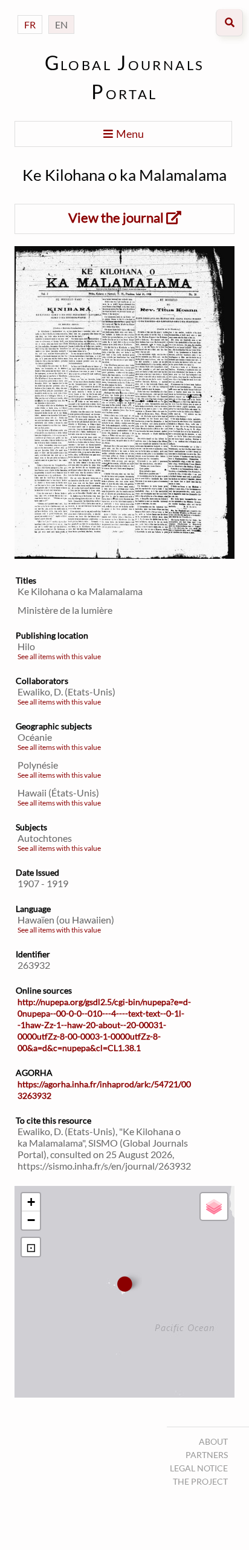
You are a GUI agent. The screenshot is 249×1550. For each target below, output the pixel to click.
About (213, 1441)
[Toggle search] (229, 22)
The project (200, 1481)
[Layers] (214, 1206)
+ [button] (31, 1202)
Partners (207, 1455)
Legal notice (199, 1468)
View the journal (117, 217)
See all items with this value (59, 656)
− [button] (31, 1220)
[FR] (30, 12)
